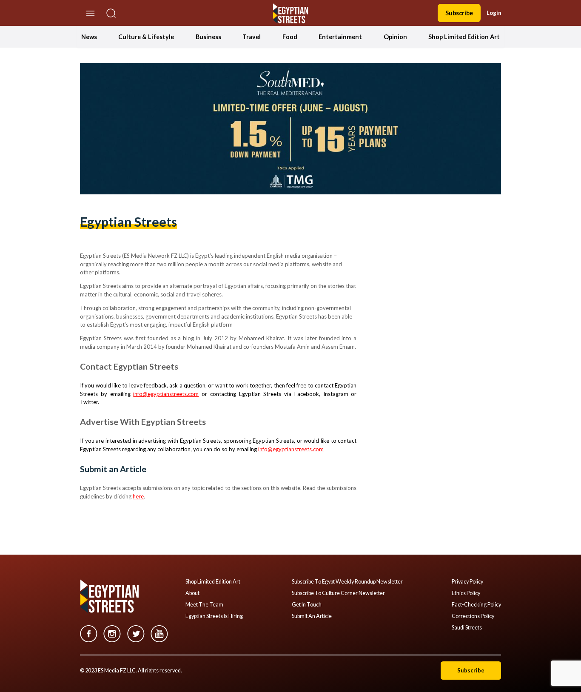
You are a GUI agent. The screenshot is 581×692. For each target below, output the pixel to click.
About (192, 593)
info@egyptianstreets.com (166, 393)
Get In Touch (307, 605)
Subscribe (459, 13)
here (138, 496)
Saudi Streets (467, 628)
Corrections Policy (473, 616)
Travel (251, 36)
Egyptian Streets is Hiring (214, 616)
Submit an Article (312, 616)
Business (208, 36)
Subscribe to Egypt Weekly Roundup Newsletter (347, 582)
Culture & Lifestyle (146, 36)
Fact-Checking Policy (476, 605)
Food (289, 36)
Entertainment (340, 36)
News (89, 36)
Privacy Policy (467, 582)
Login (494, 12)
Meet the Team (204, 605)
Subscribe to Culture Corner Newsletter (338, 593)
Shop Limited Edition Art (464, 36)
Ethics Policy (466, 593)
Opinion (395, 36)
